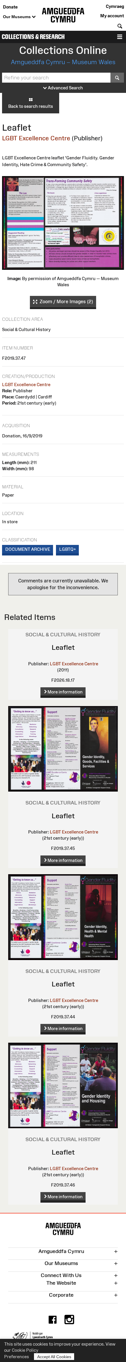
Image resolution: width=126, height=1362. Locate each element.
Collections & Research (33, 37)
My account (112, 15)
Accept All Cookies (54, 1356)
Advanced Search (65, 87)
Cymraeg (115, 6)
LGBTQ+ (67, 549)
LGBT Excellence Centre (36, 138)
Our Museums (17, 16)
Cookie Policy (25, 1350)
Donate (10, 6)
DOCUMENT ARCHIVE (27, 549)
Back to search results (30, 106)
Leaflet (63, 647)
